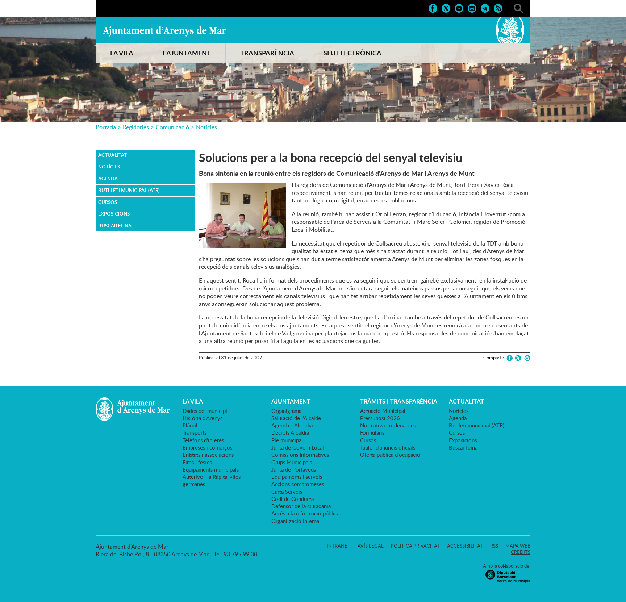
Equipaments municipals (211, 469)
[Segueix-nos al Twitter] (446, 8)
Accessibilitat (465, 546)
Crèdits (520, 552)
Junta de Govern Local (297, 447)
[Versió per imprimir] (526, 358)
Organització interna (295, 520)
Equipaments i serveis (296, 476)
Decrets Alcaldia (290, 432)
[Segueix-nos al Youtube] (459, 8)
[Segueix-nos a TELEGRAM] (485, 8)
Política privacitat (415, 546)
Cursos (107, 202)
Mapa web (517, 546)
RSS (494, 546)
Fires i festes (197, 462)
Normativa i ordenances (388, 425)
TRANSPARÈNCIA (267, 53)
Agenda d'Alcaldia (292, 425)
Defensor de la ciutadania (301, 506)
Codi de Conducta (292, 498)
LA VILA (121, 53)
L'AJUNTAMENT (187, 53)
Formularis (372, 432)
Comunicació (172, 127)
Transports (194, 432)
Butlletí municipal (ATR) (129, 190)
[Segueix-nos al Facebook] (433, 8)
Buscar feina (115, 225)
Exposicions (114, 213)
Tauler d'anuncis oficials (387, 447)
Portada (106, 127)
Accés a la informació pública (305, 513)
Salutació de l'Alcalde (296, 418)
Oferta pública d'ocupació (390, 454)
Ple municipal (287, 440)
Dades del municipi (205, 410)
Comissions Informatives (300, 454)
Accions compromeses (297, 484)
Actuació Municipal (382, 410)
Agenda (108, 178)
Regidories (136, 127)
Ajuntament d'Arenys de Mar (164, 31)
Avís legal (371, 546)
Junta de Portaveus (293, 469)
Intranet (338, 546)
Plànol (190, 425)
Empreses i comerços (207, 447)
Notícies (206, 127)
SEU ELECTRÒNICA (352, 53)
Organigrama (286, 410)
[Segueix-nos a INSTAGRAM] (472, 8)
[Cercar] (518, 8)
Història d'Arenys (202, 418)
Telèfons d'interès (203, 440)
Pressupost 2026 (380, 418)
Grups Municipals (291, 462)
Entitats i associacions (208, 454)
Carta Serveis (286, 491)
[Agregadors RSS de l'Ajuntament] (498, 8)
